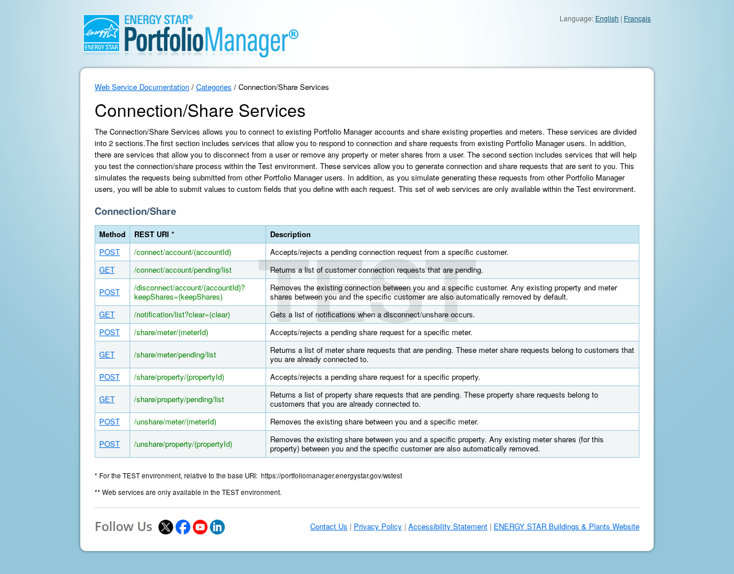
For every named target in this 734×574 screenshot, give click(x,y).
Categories (214, 86)
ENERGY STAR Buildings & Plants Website (566, 526)
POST (109, 251)
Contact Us (329, 526)
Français (637, 18)
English (607, 18)
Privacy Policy (378, 526)
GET (107, 269)
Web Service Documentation (142, 86)
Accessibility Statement (447, 526)
